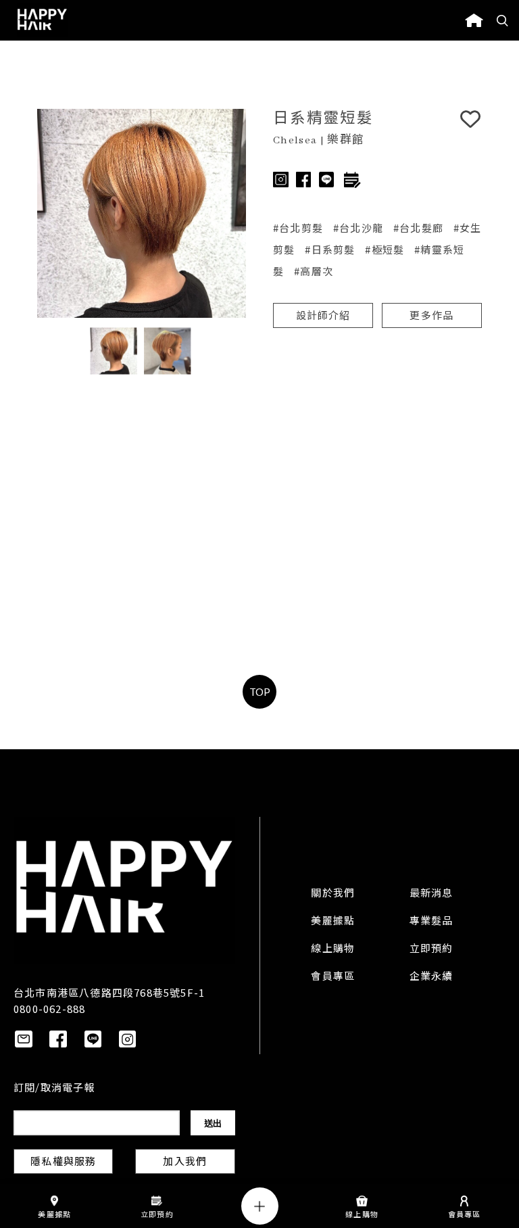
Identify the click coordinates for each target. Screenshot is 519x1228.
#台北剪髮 (298, 227)
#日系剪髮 (330, 249)
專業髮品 (431, 922)
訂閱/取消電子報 (54, 1089)
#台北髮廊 (418, 227)
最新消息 (431, 894)
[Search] (503, 20)
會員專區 (333, 977)
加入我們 (185, 1162)
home (474, 20)
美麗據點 (333, 922)
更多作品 (431, 316)
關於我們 (333, 894)
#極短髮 (384, 249)
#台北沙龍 (358, 227)
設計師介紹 (323, 316)
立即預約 (431, 949)
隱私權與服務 (63, 1162)
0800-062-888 (49, 1008)
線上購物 (333, 949)
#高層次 (313, 271)
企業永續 (431, 977)
